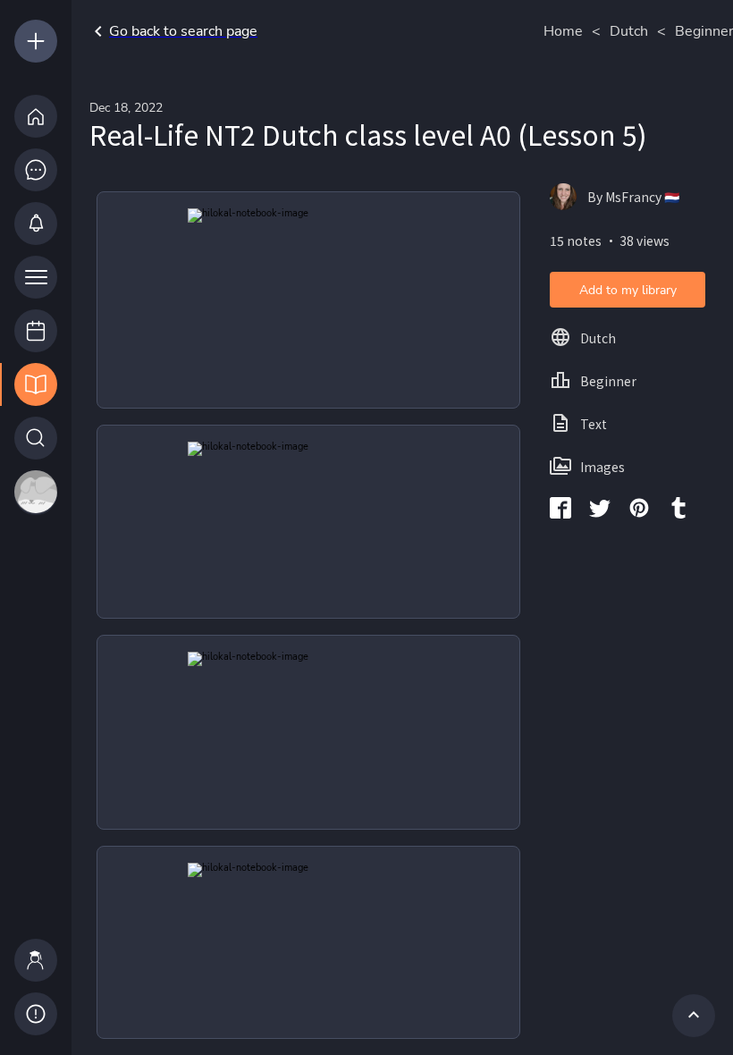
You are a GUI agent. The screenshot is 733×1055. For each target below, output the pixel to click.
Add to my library (628, 290)
